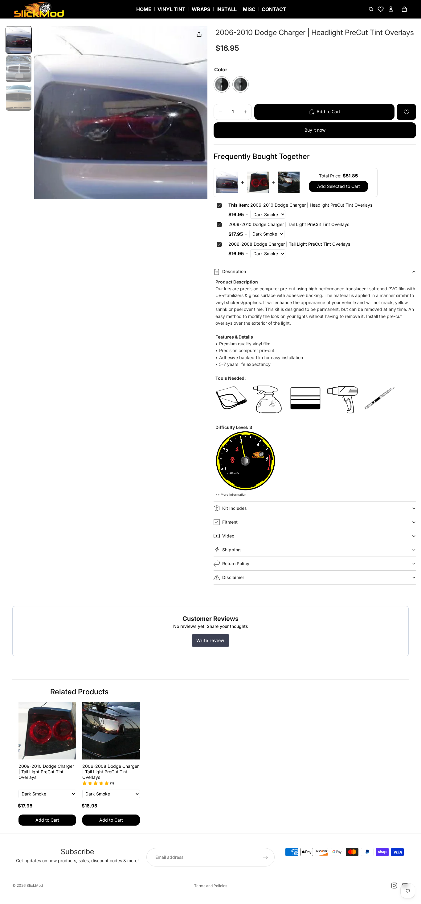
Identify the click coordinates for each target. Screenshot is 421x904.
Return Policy (235, 563)
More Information (233, 494)
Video (228, 535)
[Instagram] (394, 885)
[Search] (371, 9)
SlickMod (35, 885)
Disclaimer (233, 577)
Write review (210, 640)
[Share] (199, 34)
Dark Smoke (222, 84)
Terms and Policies (210, 885)
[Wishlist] (380, 9)
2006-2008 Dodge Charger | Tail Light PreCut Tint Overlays (289, 244)
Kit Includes (234, 508)
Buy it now (315, 130)
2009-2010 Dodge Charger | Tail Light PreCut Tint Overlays (288, 224)
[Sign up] (265, 857)
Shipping (231, 549)
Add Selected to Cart (338, 186)
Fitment (230, 522)
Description (234, 271)
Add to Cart (47, 820)
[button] (19, 40)
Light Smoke (240, 84)
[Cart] (404, 9)
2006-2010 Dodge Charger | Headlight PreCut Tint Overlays (300, 205)
